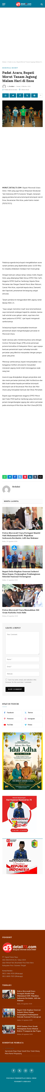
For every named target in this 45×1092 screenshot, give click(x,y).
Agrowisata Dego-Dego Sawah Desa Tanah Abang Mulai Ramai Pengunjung (22, 1052)
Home (4, 62)
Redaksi (11, 86)
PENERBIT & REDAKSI (22, 1081)
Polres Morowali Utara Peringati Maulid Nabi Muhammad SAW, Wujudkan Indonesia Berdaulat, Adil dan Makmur (21, 535)
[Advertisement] (22, 34)
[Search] (41, 4)
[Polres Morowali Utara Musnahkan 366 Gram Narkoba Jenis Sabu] (22, 595)
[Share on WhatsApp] (5, 95)
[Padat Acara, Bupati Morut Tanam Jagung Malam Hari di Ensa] (22, 113)
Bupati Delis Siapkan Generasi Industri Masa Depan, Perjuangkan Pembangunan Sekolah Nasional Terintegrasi (21, 574)
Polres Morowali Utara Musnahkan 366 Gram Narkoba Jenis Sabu (20, 611)
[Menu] (3, 4)
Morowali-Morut (10, 68)
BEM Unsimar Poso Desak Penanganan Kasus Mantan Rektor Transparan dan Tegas (29, 1028)
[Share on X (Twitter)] (27, 95)
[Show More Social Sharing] (40, 95)
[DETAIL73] (24, 4)
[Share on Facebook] (20, 95)
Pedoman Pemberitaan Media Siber (21, 1078)
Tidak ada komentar (10, 89)
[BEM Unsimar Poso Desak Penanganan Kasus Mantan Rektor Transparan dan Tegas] (8, 1029)
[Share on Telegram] (12, 95)
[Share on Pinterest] (34, 95)
